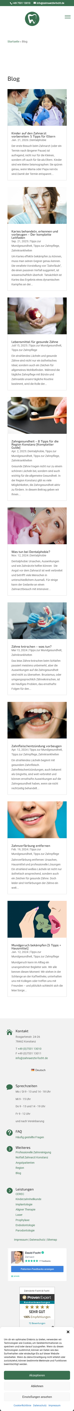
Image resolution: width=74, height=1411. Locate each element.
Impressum (55, 1405)
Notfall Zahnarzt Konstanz (32, 1157)
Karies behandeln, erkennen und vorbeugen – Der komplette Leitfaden (34, 234)
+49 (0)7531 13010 (29, 1048)
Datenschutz (40, 1405)
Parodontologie (25, 1230)
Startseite (13, 41)
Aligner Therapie (25, 1209)
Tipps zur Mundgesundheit (45, 345)
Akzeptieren (37, 1375)
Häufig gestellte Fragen (30, 1137)
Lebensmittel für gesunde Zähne (34, 341)
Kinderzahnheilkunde (28, 1199)
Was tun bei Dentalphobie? (30, 551)
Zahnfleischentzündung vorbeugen (36, 746)
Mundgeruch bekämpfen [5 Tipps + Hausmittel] (36, 946)
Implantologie (24, 1204)
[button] (68, 1332)
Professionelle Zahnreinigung (33, 1152)
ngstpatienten (26, 1162)
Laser (19, 1214)
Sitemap (52, 1239)
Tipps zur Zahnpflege (46, 245)
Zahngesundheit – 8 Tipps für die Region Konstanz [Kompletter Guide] (35, 444)
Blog (18, 1173)
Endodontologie (25, 1225)
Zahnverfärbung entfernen (30, 845)
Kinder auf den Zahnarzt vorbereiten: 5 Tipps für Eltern (33, 134)
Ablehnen (37, 1386)
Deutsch (40, 1070)
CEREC (20, 1194)
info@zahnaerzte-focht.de (32, 1058)
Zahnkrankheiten (21, 250)
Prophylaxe (22, 1220)
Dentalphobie (38, 140)
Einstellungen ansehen (37, 1397)
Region (20, 1167)
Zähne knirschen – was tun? (31, 646)
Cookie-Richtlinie (22, 1405)
